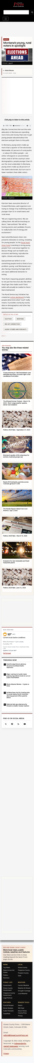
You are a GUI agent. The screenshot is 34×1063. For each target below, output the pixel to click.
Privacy (20, 1016)
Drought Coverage (24, 991)
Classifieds (6, 1014)
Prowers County (23, 973)
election (8, 319)
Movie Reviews (8, 1008)
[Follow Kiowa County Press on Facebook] (12, 724)
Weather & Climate (24, 988)
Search (20, 1005)
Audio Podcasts (8, 1011)
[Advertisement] (17, 96)
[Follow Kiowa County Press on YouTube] (24, 724)
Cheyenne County (24, 970)
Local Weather (22, 993)
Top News (6, 967)
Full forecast (7, 653)
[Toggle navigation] (5, 19)
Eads (19, 976)
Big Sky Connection (12, 324)
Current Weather (23, 985)
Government (7, 985)
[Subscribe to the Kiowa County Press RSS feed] (18, 724)
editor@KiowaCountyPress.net (15, 1035)
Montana (20, 319)
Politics (5, 975)
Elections (6, 978)
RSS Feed (21, 1008)
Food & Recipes (8, 1005)
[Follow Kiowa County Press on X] (6, 724)
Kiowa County (22, 967)
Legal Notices (7, 998)
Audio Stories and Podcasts (15, 329)
